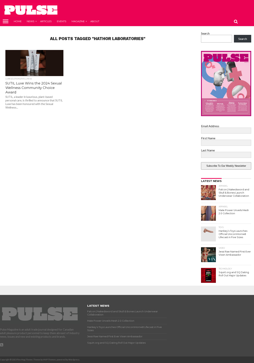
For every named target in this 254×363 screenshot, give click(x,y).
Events (61, 21)
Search (205, 33)
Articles (46, 21)
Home (18, 21)
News (30, 21)
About (94, 21)
